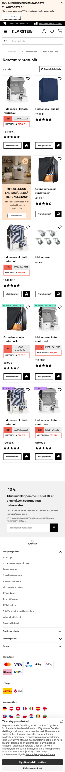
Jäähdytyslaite (9, 605)
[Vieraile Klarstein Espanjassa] (38, 709)
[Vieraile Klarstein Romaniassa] (38, 716)
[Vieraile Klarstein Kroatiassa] (31, 716)
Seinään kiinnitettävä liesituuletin (18, 611)
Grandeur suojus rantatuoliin (45, 190)
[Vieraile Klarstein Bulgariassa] (45, 716)
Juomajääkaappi (10, 599)
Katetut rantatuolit (50, 51)
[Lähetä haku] (5, 41)
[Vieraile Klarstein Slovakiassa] (5, 716)
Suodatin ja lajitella (52, 69)
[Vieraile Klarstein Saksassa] (5, 709)
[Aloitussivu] (4, 51)
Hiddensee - (42, 257)
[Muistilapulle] (28, 79)
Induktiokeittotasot (12, 617)
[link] (16, 90)
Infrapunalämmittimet (13, 587)
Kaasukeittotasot (11, 623)
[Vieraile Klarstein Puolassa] (25, 716)
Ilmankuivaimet (10, 569)
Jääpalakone (9, 593)
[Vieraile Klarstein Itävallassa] (11, 709)
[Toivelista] (52, 31)
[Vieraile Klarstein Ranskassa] (25, 709)
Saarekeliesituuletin (12, 575)
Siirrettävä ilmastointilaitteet (16, 563)
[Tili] (44, 31)
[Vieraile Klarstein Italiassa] (31, 709)
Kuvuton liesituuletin (12, 581)
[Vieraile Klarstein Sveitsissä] (18, 709)
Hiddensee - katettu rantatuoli (16, 110)
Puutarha (12, 51)
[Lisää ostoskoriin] (26, 145)
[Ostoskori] (60, 31)
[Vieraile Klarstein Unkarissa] (18, 716)
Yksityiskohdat (12, 145)
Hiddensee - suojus (47, 108)
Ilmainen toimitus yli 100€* (50, 23)
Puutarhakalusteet (29, 51)
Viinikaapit (8, 557)
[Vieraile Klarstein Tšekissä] (11, 716)
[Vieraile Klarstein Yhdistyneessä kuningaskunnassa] (45, 709)
